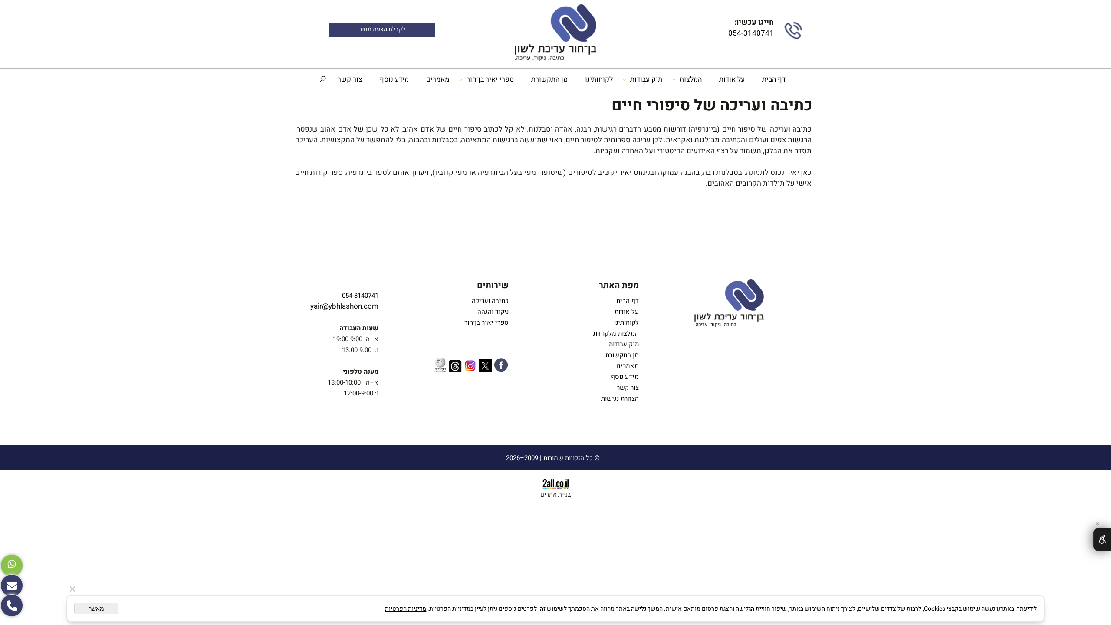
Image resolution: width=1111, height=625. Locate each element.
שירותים (493, 285)
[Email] (12, 585)
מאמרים (437, 79)
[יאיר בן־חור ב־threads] (455, 367)
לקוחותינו (599, 79)
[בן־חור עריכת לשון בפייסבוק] (501, 366)
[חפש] (322, 79)
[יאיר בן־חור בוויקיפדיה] (440, 365)
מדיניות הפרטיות (405, 608)
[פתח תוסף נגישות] (1102, 539)
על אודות (732, 79)
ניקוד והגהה (492, 311)
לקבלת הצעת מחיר (382, 29)
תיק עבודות (646, 79)
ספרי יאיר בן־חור (490, 79)
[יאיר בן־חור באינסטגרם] (470, 367)
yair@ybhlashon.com (344, 306)
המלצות (691, 79)
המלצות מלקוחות (614, 333)
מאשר (96, 608)
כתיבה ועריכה (490, 301)
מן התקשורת (549, 79)
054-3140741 (750, 33)
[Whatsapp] (12, 565)
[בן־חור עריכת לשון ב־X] (485, 367)
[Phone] (12, 605)
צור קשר (350, 79)
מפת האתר (619, 285)
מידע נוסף (394, 79)
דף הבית (774, 79)
